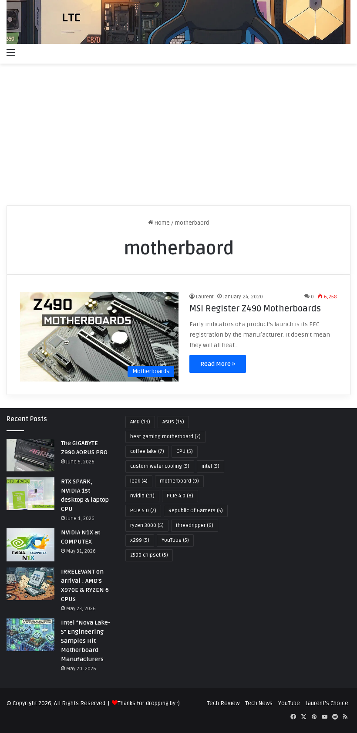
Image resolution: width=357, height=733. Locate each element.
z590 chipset (149, 555)
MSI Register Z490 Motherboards (255, 309)
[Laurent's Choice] (178, 22)
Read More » (217, 364)
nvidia (142, 496)
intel (210, 466)
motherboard (179, 481)
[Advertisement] (178, 138)
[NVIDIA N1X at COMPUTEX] (30, 544)
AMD (140, 422)
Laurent (205, 297)
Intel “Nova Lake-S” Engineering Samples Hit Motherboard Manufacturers (85, 641)
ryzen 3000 (147, 525)
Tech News (259, 703)
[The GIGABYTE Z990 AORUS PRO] (30, 455)
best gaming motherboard (165, 436)
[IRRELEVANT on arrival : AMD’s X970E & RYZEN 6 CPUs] (30, 583)
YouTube (175, 540)
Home (161, 223)
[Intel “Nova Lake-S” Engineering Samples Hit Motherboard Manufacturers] (30, 634)
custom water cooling (159, 466)
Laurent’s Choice (327, 703)
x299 (139, 540)
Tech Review (223, 703)
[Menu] (11, 52)
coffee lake (147, 451)
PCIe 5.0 (143, 510)
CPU (184, 451)
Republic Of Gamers (195, 510)
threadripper (194, 525)
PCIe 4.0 (180, 496)
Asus (173, 422)
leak (139, 481)
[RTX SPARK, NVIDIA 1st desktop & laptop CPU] (30, 493)
